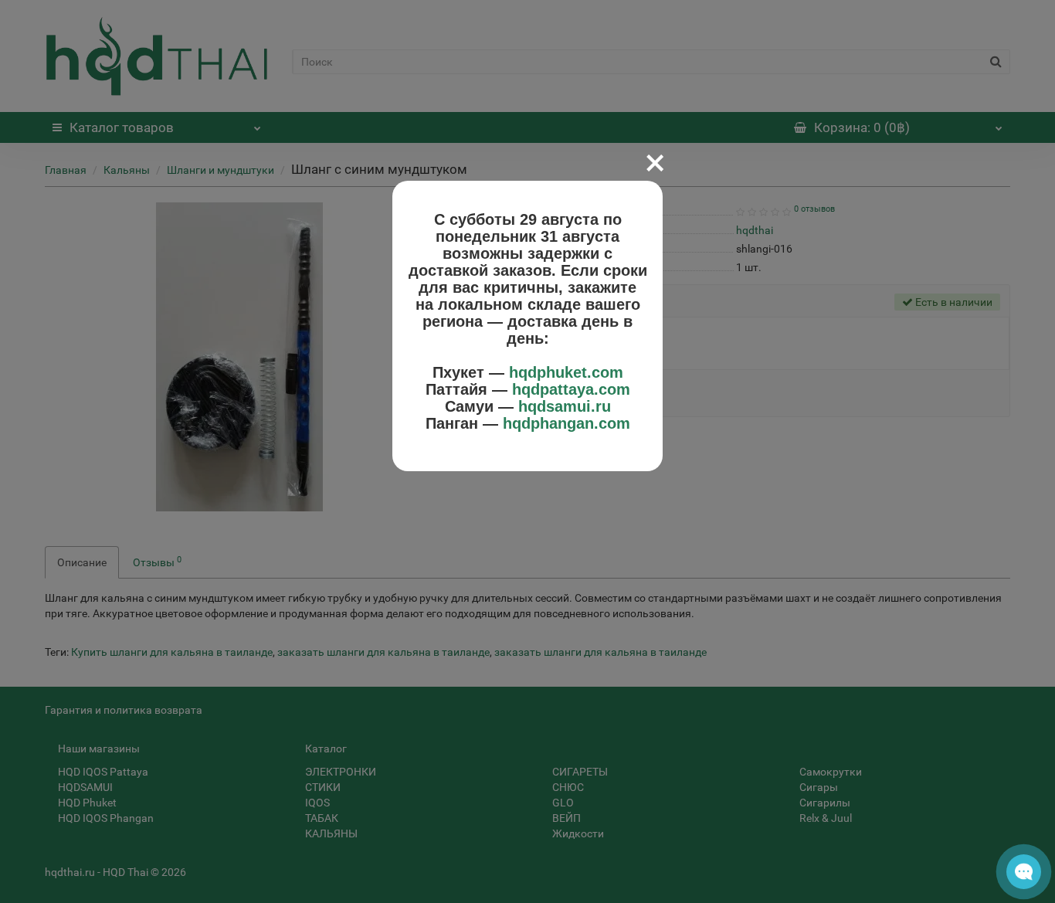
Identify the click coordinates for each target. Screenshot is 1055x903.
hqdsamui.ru (564, 406)
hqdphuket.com (566, 372)
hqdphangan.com (566, 423)
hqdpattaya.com (571, 389)
